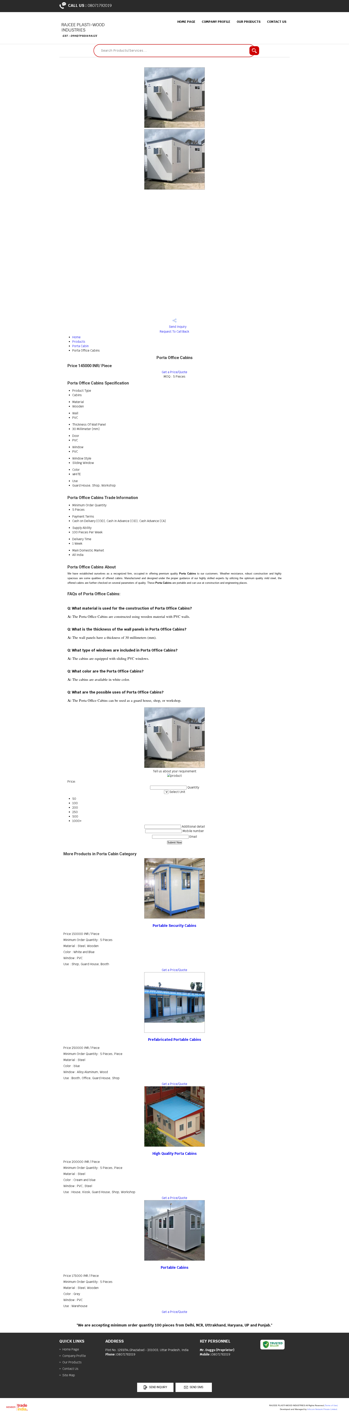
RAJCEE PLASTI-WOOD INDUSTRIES (83, 30)
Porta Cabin (80, 346)
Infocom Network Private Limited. (322, 1409)
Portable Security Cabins (174, 925)
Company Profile (216, 22)
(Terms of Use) (331, 1405)
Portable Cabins (174, 1267)
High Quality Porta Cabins (174, 1153)
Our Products (249, 22)
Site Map (68, 1375)
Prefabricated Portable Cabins (174, 1039)
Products (78, 342)
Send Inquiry (177, 327)
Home (76, 337)
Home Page (186, 22)
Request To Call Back (174, 331)
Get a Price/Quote (174, 372)
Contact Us (276, 22)
